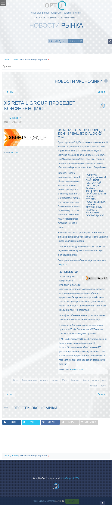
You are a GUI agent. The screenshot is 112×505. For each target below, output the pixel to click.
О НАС (33, 13)
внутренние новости (30, 380)
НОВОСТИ (46, 13)
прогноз (96, 380)
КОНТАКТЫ (78, 13)
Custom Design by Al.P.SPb (70, 478)
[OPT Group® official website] (56, 486)
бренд (65, 380)
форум (103, 385)
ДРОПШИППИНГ (68, 13)
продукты (44, 380)
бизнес (15, 380)
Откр (102, 503)
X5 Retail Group (77, 369)
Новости (16, 118)
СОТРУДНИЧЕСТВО (56, 13)
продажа (55, 380)
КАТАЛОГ (39, 13)
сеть (104, 380)
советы (86, 380)
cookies (58, 501)
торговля (94, 385)
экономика (75, 380)
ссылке (65, 264)
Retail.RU (17, 152)
